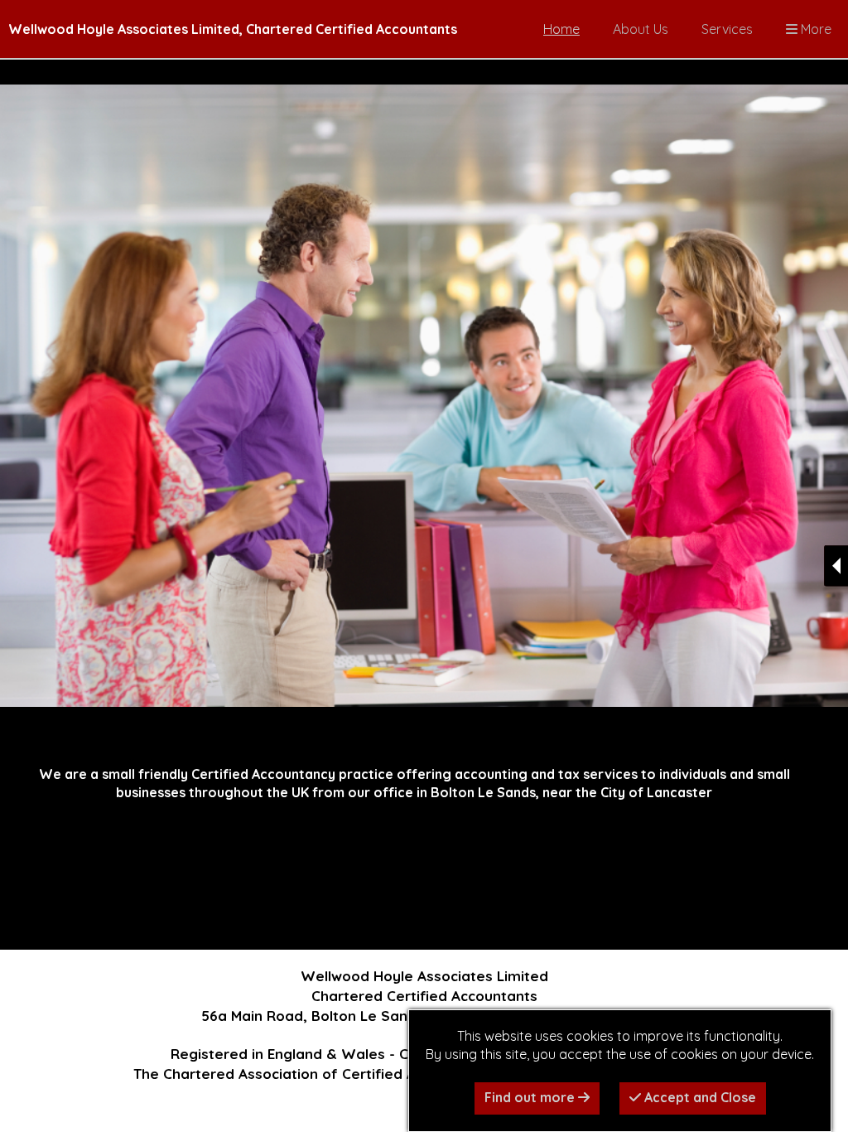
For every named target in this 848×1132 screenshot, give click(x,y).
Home (561, 29)
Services (727, 29)
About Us (640, 29)
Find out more (531, 1097)
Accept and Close (698, 1097)
